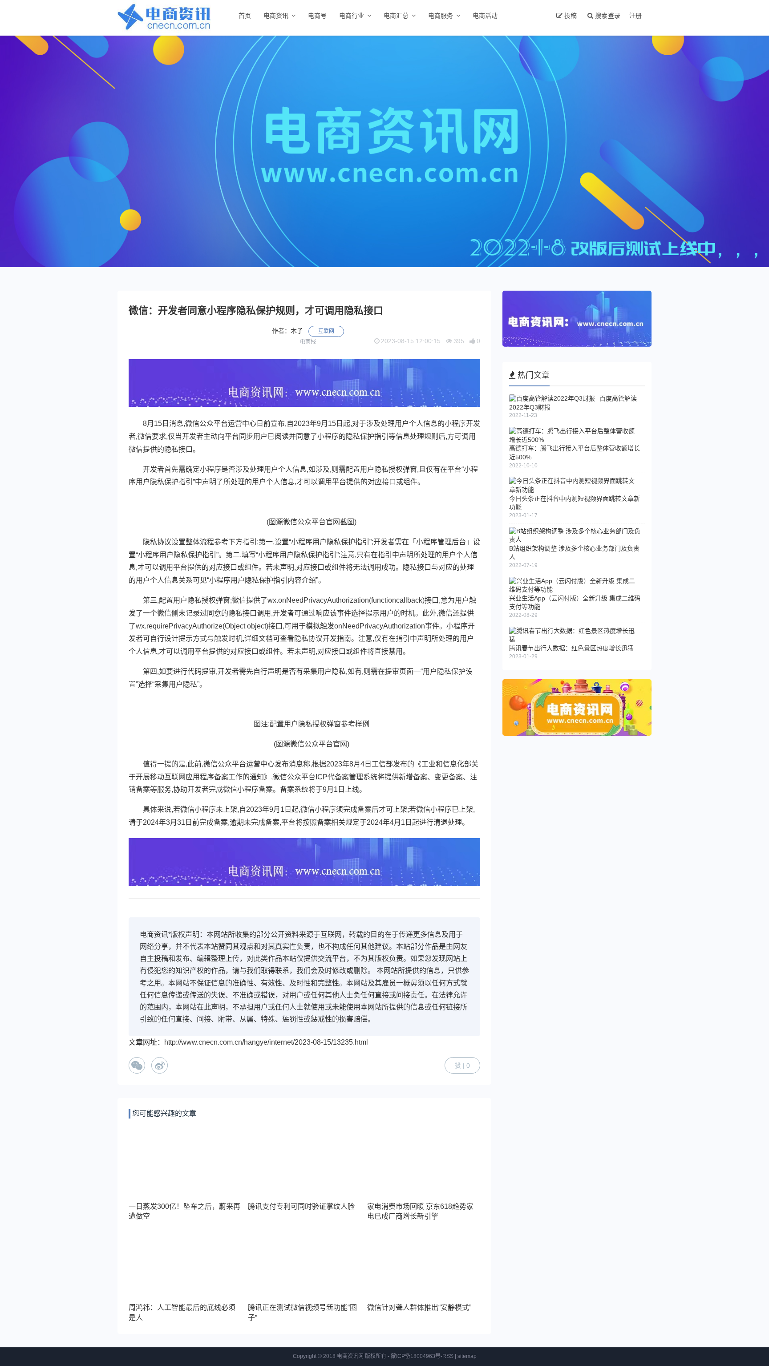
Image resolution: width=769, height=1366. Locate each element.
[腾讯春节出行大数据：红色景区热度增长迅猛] (574, 639)
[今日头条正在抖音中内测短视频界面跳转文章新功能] (574, 489)
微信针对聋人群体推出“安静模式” (419, 1307)
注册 (635, 15)
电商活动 (485, 15)
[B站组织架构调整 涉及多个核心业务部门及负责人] (574, 539)
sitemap (467, 1356)
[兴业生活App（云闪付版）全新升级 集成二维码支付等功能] (574, 589)
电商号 (317, 15)
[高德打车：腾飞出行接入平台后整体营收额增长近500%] (574, 439)
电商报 (308, 342)
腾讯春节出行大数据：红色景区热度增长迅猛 (571, 648)
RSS (447, 1356)
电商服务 (440, 15)
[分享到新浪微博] (159, 1065)
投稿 (570, 15)
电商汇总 (396, 15)
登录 (614, 15)
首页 (245, 15)
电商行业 (351, 15)
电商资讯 (275, 15)
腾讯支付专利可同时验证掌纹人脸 (301, 1206)
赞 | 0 (462, 1065)
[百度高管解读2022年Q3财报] (552, 398)
